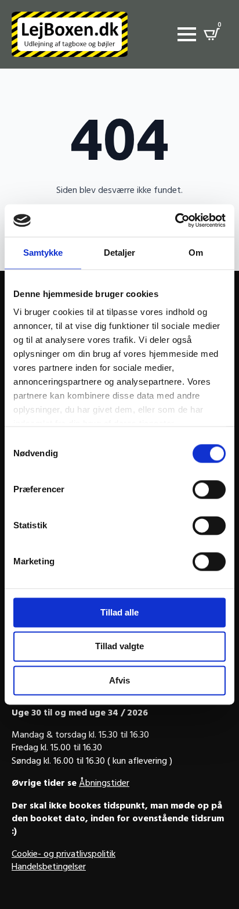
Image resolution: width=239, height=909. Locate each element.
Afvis (119, 680)
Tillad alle (119, 612)
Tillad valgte (119, 647)
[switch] (209, 489)
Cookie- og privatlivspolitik (63, 855)
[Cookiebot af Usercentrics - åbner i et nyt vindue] (175, 220)
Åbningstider (104, 784)
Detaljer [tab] (120, 252)
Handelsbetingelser (49, 867)
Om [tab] (196, 252)
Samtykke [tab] (43, 252)
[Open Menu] (187, 34)
